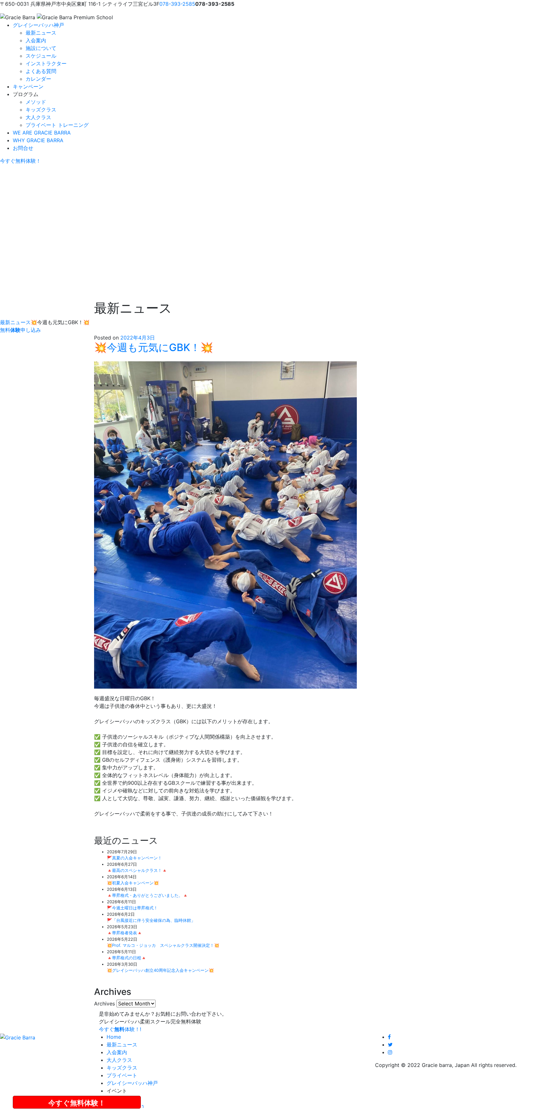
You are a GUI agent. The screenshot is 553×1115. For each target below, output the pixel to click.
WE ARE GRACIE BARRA (42, 132)
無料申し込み (20, 330)
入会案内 (36, 40)
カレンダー (38, 79)
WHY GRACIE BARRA (38, 140)
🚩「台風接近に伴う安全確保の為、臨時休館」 (151, 920)
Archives (104, 1003)
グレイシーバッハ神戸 (38, 25)
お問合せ (23, 148)
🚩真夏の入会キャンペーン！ (134, 857)
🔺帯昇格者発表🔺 (124, 932)
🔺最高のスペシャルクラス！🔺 (137, 870)
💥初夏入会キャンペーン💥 (133, 882)
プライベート (122, 1075)
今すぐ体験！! (120, 1029)
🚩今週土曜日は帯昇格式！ (132, 907)
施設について (41, 48)
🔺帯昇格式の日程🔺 (126, 957)
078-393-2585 (177, 4)
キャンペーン (28, 86)
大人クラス (38, 117)
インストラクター (46, 63)
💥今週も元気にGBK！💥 (153, 347)
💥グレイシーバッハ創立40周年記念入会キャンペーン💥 (160, 970)
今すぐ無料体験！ (76, 1103)
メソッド (36, 102)
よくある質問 (41, 71)
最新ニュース (41, 32)
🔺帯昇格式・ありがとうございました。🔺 (147, 895)
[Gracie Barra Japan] (17, 17)
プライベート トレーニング (57, 125)
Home (114, 1037)
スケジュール (41, 56)
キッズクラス (41, 109)
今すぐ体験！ (20, 161)
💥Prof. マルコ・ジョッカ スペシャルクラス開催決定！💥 (163, 945)
